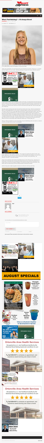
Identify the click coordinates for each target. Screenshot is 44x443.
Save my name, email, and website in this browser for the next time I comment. (19, 234)
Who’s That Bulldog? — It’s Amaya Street (17, 19)
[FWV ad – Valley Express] (10, 250)
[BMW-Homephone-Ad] (10, 78)
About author (8, 201)
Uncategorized (4, 21)
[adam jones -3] (26, 130)
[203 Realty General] (10, 265)
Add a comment (8, 211)
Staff (13, 21)
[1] (26, 79)
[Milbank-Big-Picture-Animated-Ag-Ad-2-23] (10, 94)
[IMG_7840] (21, 298)
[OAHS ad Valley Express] (22, 355)
